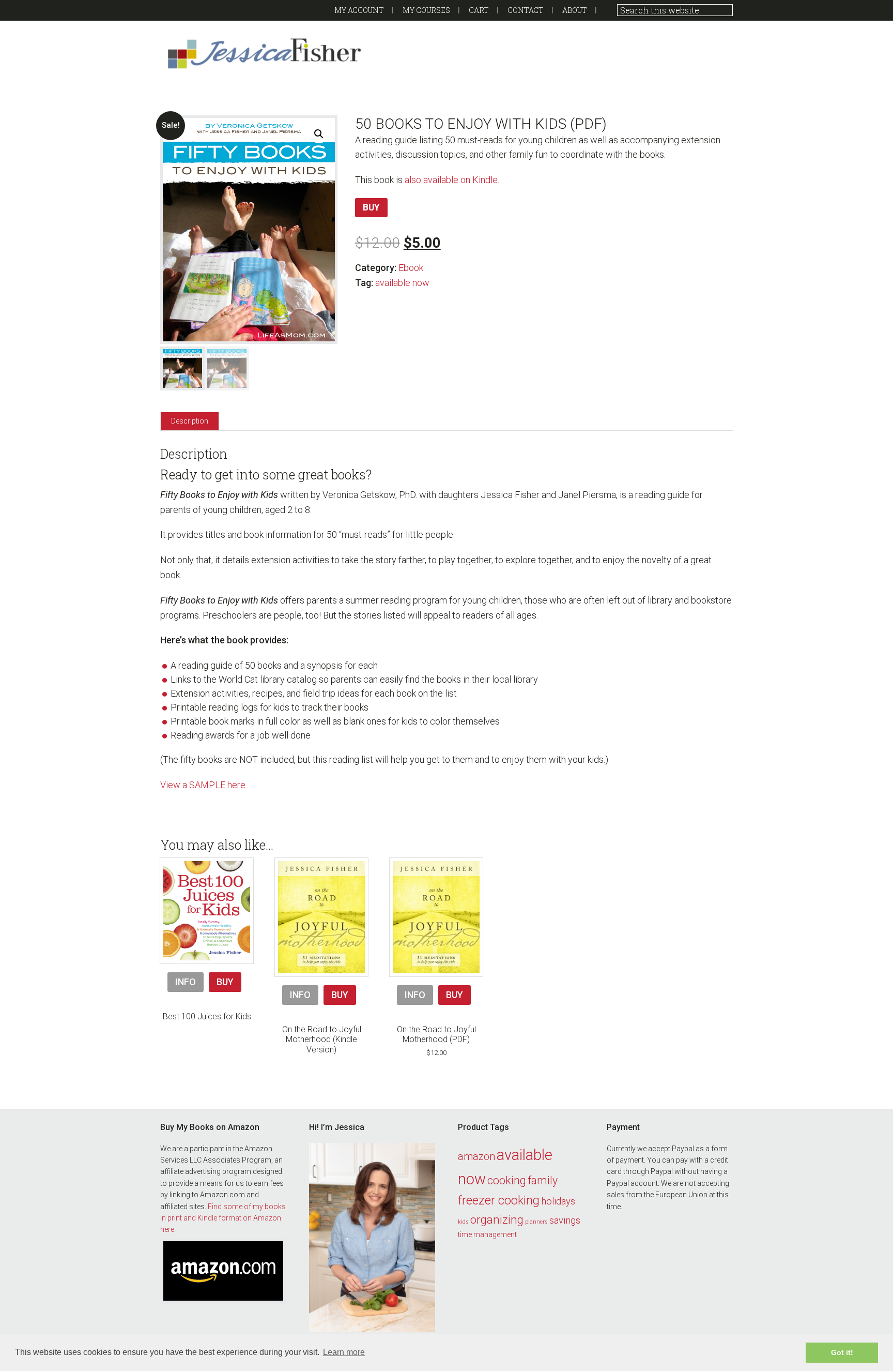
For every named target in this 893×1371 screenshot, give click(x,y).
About (574, 10)
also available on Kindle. (452, 179)
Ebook (410, 267)
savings (564, 1220)
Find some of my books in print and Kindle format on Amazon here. (223, 1218)
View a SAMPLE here (202, 784)
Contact (525, 10)
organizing (497, 1219)
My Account (359, 10)
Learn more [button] (344, 1352)
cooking (506, 1180)
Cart (479, 10)
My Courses (426, 10)
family (543, 1180)
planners (536, 1221)
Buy (371, 207)
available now (402, 282)
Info (185, 981)
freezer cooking (499, 1200)
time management (487, 1234)
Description (189, 421)
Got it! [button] (842, 1352)
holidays (558, 1201)
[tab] (189, 421)
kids (463, 1221)
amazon (476, 1156)
